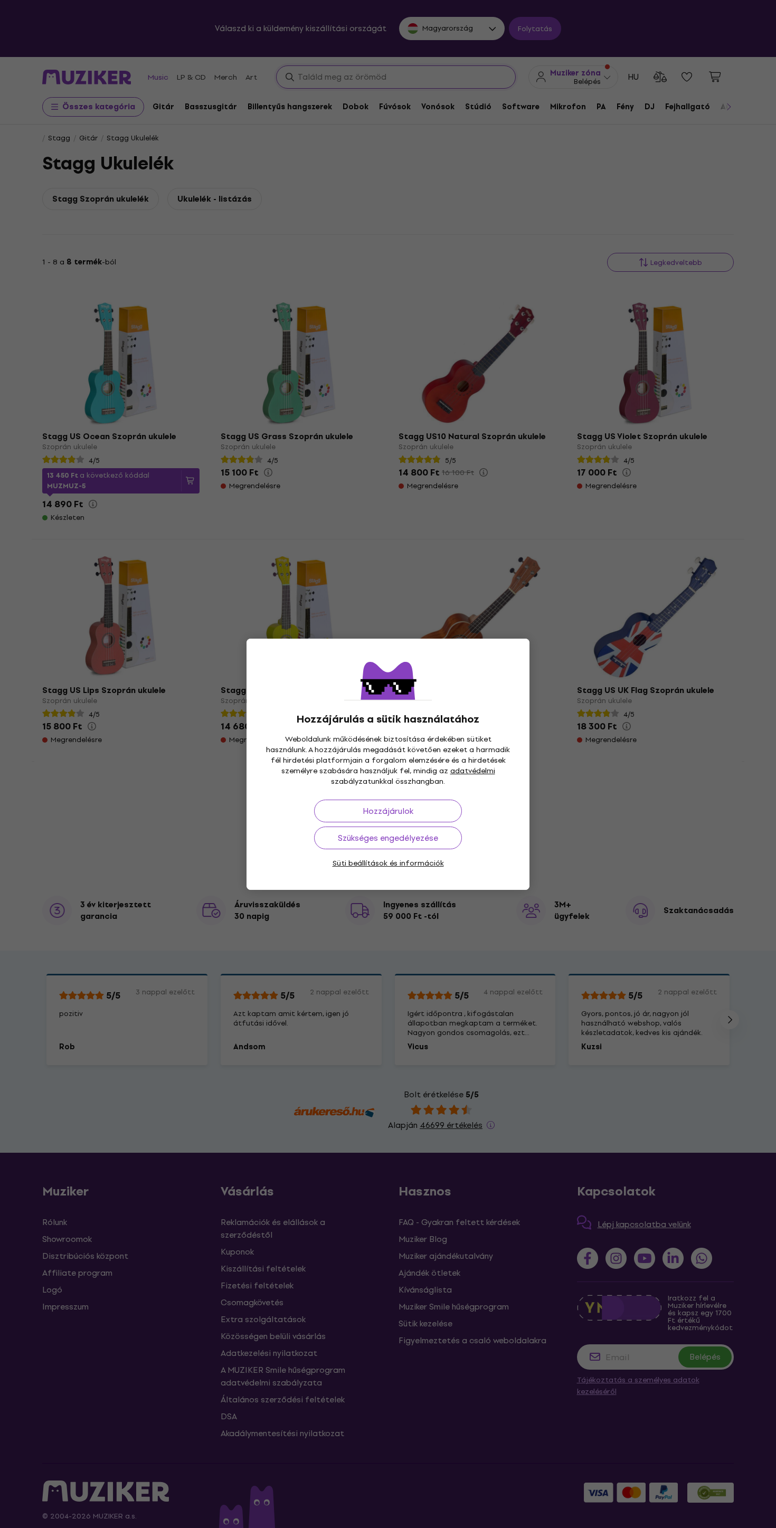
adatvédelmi (472, 771)
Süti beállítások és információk (388, 863)
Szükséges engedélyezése (388, 837)
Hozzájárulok (388, 811)
